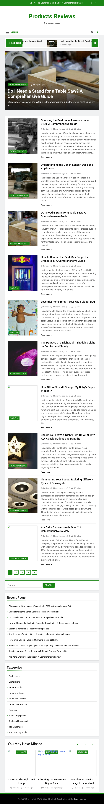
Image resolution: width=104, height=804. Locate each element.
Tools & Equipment (18, 151)
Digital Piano (14, 682)
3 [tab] (84, 744)
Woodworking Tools (19, 243)
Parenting (13, 85)
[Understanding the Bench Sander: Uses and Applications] (40, 45)
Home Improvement (18, 510)
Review (46, 129)
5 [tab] (91, 744)
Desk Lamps (14, 676)
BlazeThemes (80, 799)
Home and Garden (18, 373)
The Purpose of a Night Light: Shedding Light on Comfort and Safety (39, 634)
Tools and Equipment (19, 196)
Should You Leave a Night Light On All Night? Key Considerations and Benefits (44, 645)
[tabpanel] (21, 769)
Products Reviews (52, 16)
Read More (45, 157)
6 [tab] (95, 744)
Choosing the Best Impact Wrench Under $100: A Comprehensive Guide (41, 606)
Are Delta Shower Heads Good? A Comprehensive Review (35, 657)
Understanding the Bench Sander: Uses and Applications (75, 41)
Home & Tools (15, 687)
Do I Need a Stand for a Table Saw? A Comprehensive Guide (36, 617)
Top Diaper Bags (16, 727)
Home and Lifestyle (18, 466)
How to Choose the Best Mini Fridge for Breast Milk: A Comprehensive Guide (49, 3)
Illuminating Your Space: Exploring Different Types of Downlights (38, 651)
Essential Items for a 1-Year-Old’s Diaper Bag (68, 301)
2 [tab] (81, 744)
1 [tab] (77, 744)
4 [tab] (88, 744)
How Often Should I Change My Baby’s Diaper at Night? (33, 640)
